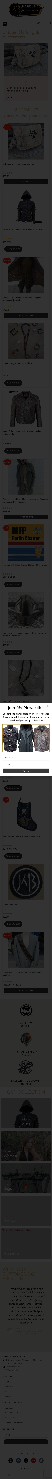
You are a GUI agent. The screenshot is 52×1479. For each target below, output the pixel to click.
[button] (49, 706)
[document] (26, 739)
